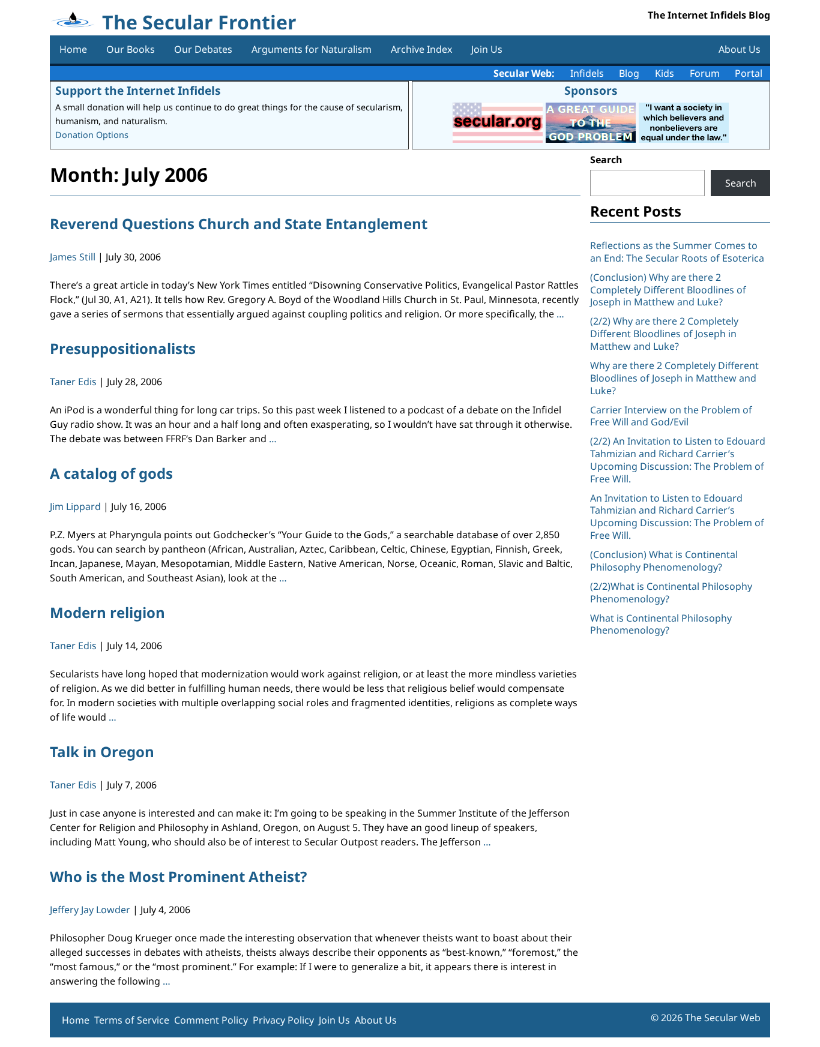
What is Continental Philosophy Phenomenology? (661, 624)
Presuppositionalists (123, 348)
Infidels (587, 73)
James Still (72, 256)
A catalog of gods (111, 473)
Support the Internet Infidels (138, 90)
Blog (629, 73)
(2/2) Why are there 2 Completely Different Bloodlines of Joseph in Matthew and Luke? (664, 333)
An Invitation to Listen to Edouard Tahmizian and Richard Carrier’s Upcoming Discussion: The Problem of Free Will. (677, 516)
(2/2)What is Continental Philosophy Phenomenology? (671, 592)
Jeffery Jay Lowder (90, 909)
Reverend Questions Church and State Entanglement (238, 223)
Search (606, 159)
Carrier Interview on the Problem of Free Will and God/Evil (671, 416)
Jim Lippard (75, 506)
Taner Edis (73, 381)
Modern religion (107, 612)
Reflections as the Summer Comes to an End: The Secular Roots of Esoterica (677, 252)
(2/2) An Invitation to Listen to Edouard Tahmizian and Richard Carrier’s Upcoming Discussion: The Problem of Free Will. (677, 459)
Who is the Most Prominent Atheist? (178, 876)
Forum (705, 73)
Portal (748, 73)
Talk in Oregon (102, 751)
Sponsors (591, 90)
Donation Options (91, 134)
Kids (664, 73)
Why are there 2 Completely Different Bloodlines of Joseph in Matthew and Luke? (674, 378)
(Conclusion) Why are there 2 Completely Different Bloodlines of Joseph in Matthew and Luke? (668, 290)
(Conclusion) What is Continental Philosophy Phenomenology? (664, 561)
